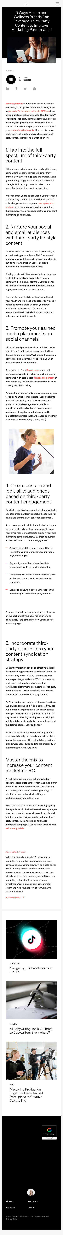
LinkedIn (10, 1201)
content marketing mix (22, 130)
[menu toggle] (57, 3)
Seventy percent (14, 103)
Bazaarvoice (32, 370)
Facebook (10, 1207)
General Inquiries (12, 1176)
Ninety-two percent (44, 377)
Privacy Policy (12, 1219)
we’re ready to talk (15, 828)
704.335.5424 (12, 1172)
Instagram (33, 1201)
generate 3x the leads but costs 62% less (29, 111)
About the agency (13, 897)
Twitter (31, 1207)
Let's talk (8, 1193)
